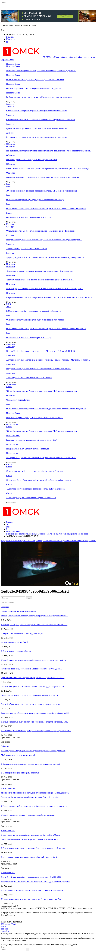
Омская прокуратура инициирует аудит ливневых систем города (35, 200)
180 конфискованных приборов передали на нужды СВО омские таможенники (41, 191)
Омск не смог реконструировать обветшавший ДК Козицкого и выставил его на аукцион (46, 208)
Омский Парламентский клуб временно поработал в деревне (33, 88)
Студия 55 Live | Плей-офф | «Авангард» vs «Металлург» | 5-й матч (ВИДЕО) (40, 351)
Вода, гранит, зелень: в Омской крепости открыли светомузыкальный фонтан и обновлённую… (49, 168)
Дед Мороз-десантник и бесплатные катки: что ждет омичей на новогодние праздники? (45, 257)
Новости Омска (13, 64)
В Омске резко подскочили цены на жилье (20, 773)
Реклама (10, 37)
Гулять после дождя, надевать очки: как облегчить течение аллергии (36, 128)
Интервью (10, 264)
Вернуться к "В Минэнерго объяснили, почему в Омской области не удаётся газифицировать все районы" (48, 540)
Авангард (10, 344)
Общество (10, 144)
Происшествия (12, 424)
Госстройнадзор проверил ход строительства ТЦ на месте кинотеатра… (33, 890)
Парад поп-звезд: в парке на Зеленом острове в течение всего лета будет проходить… (44, 240)
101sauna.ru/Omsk (9, 924)
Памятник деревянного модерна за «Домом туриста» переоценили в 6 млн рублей (42, 177)
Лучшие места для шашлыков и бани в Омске (26, 248)
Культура (10, 224)
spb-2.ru (4, 929)
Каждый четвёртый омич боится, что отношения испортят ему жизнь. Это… (35, 722)
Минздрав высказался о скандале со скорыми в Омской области (29, 695)
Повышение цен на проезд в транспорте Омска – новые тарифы (34, 417)
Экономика (11, 384)
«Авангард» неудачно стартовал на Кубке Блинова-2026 (31, 498)
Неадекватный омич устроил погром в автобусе (27, 449)
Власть (9, 184)
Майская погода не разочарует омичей (18, 755)
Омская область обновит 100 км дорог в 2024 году (28, 217)
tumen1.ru (5, 931)
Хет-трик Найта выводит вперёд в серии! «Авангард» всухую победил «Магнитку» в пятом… (48, 360)
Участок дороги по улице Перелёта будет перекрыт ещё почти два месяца (33, 751)
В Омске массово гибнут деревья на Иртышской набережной (33, 311)
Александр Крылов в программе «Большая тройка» (29, 377)
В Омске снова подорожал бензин (16, 651)
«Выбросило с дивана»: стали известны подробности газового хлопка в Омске (41, 457)
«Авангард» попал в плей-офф (14, 642)
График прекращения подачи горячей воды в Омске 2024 (31, 440)
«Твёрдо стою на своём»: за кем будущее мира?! (22, 633)
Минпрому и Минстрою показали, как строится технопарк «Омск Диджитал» (41, 71)
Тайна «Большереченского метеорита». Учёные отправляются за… (30, 839)
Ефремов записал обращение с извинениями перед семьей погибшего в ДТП (35, 713)
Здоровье (10, 104)
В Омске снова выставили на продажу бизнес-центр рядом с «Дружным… (34, 848)
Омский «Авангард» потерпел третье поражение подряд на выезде (31, 704)
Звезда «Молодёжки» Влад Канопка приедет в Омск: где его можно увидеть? (35, 881)
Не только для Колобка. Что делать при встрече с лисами (31, 159)
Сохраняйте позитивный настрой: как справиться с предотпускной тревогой (40, 119)
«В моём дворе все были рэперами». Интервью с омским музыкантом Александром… (44, 288)
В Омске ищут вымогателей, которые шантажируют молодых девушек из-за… (36, 731)
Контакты (10, 39)
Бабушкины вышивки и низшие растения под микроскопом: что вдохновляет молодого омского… (50, 297)
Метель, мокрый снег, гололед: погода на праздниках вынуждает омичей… (34, 616)
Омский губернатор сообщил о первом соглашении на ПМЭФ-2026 (31, 877)
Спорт (9, 464)
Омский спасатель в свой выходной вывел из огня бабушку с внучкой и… (34, 660)
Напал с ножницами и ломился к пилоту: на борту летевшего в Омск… (33, 899)
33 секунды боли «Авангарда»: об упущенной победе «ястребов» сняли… (39, 480)
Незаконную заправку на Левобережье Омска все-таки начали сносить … (34, 624)
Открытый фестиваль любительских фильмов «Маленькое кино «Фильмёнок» (41, 231)
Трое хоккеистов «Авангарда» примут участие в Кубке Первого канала (32, 677)
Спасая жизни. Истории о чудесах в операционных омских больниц (36, 111)
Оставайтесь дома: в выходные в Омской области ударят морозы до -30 (32, 686)
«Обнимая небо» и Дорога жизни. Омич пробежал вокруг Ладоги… (31, 669)
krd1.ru (4, 926)
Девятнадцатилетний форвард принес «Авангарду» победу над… (35, 471)
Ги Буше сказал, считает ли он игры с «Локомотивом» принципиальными (39, 97)
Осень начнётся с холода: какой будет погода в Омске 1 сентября (35, 79)
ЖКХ (8, 304)
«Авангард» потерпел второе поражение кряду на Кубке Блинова (35, 489)
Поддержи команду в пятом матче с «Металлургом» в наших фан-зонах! (38, 369)
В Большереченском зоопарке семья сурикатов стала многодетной (30, 764)
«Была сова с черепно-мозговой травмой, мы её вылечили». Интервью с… (39, 271)
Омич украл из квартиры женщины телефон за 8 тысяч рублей (29, 857)
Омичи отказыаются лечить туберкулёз (18, 611)
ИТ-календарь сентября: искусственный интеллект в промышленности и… (34, 806)
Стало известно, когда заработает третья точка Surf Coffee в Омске (30, 835)
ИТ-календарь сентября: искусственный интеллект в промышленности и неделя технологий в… (49, 151)
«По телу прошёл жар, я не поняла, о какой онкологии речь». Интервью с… (40, 280)
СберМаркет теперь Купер (18, 400)
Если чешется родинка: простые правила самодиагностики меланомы (37, 137)
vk (7, 41)
